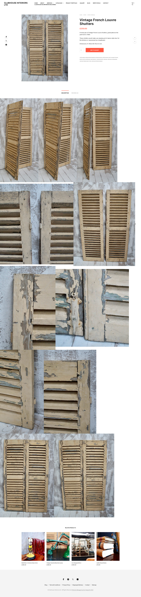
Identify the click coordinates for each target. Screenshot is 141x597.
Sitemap (94, 585)
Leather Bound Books (101, 562)
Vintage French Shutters (85, 61)
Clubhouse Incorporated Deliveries (45, 4)
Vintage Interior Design (97, 61)
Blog (88, 3)
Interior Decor (98, 57)
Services (49, 3)
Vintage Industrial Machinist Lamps (55, 562)
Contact (105, 3)
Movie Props (105, 57)
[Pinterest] (6, 44)
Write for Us (96, 3)
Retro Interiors (91, 14)
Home (36, 3)
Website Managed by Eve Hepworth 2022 (82, 590)
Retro (85, 14)
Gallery (82, 3)
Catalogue (59, 3)
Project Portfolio (71, 3)
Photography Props (113, 57)
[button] (133, 3)
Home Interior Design (90, 57)
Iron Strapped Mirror (76, 562)
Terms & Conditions (55, 585)
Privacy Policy (66, 585)
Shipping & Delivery (77, 585)
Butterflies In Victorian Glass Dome (30, 562)
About (42, 3)
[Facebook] (6, 36)
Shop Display (93, 59)
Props (81, 59)
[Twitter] (6, 40)
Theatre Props (100, 59)
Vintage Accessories (112, 59)
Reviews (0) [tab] (75, 93)
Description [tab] (65, 93)
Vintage (105, 59)
